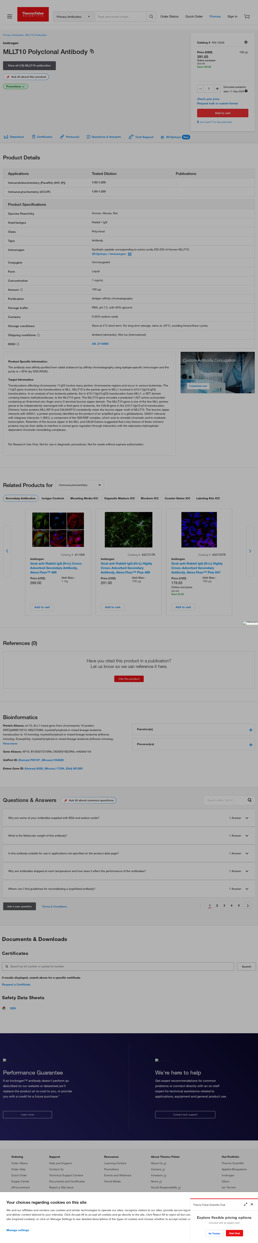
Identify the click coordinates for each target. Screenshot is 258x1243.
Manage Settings (17, 1230)
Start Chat (234, 1233)
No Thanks (214, 1233)
